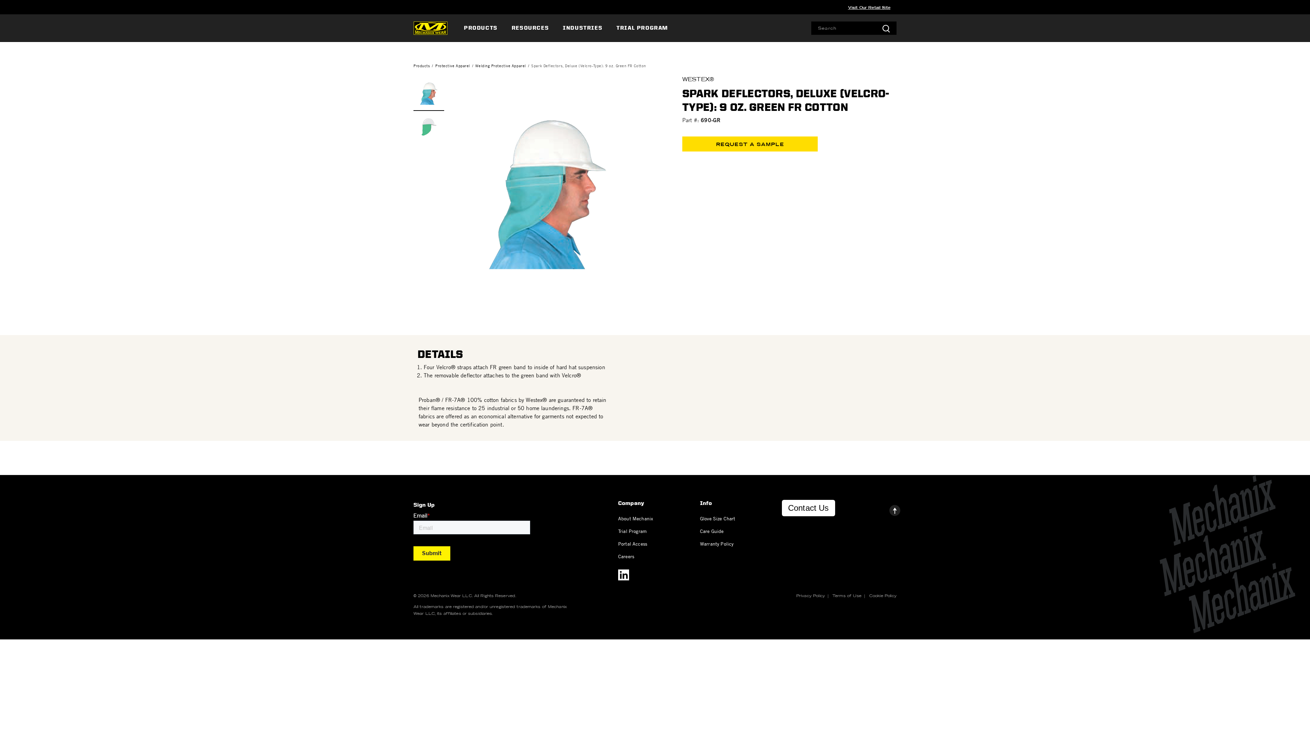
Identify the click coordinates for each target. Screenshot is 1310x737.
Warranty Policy (716, 543)
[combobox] (854, 28)
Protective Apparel (452, 65)
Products (421, 65)
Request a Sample (750, 144)
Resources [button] (530, 28)
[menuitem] (482, 28)
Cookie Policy (883, 595)
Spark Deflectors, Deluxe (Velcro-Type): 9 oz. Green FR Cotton (588, 65)
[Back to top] (889, 509)
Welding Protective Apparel (500, 65)
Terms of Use (846, 595)
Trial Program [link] (642, 28)
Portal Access (632, 543)
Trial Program (632, 531)
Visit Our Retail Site (869, 7)
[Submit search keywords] (886, 28)
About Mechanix (635, 518)
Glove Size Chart (718, 518)
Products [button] (481, 28)
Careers (626, 556)
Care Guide (712, 531)
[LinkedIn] (623, 574)
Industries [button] (582, 28)
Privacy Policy (810, 595)
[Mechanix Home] (430, 28)
